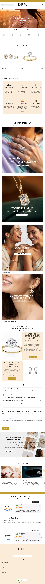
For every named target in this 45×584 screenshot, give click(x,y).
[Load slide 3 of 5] (22, 26)
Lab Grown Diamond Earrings (8, 321)
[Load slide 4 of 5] (24, 26)
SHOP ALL (4, 564)
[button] (2, 8)
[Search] (2, 4)
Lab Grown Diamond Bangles (15, 525)
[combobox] (7, 5)
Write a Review (36, 501)
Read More (5, 428)
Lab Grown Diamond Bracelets (9, 272)
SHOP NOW (32, 357)
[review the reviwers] (39, 505)
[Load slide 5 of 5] (26, 26)
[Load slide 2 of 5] (21, 26)
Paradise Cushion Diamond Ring (27, 67)
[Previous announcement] (2, 1)
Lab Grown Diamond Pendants (8, 223)
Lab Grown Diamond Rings (8, 174)
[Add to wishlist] (18, 49)
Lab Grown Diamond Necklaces (10, 523)
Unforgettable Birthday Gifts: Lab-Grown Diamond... (32, 480)
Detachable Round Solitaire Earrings (9, 67)
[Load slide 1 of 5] (19, 26)
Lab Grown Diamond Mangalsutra (24, 523)
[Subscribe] (31, 556)
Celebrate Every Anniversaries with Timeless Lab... (9, 480)
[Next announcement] (43, 1)
